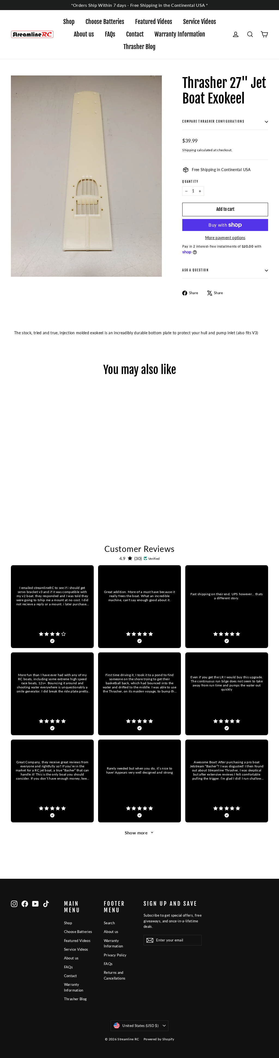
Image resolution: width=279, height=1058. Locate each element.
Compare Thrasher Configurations (213, 121)
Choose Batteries (105, 21)
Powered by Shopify (159, 1039)
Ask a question (195, 270)
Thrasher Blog (139, 46)
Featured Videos (153, 21)
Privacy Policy (115, 955)
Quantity (190, 182)
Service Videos (199, 21)
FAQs (110, 34)
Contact (135, 34)
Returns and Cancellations (115, 975)
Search (109, 923)
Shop (69, 21)
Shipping (189, 150)
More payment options (225, 237)
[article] (52, 606)
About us (84, 34)
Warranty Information (179, 34)
